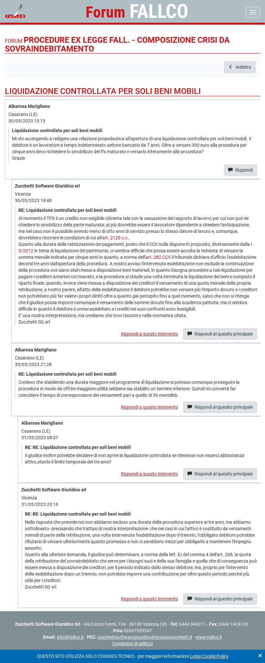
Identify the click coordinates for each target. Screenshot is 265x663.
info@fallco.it (70, 637)
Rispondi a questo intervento (149, 334)
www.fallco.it (209, 637)
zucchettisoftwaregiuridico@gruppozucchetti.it (145, 637)
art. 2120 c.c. (115, 237)
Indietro (243, 67)
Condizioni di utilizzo (132, 643)
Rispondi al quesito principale (223, 334)
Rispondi (243, 170)
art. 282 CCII (158, 257)
